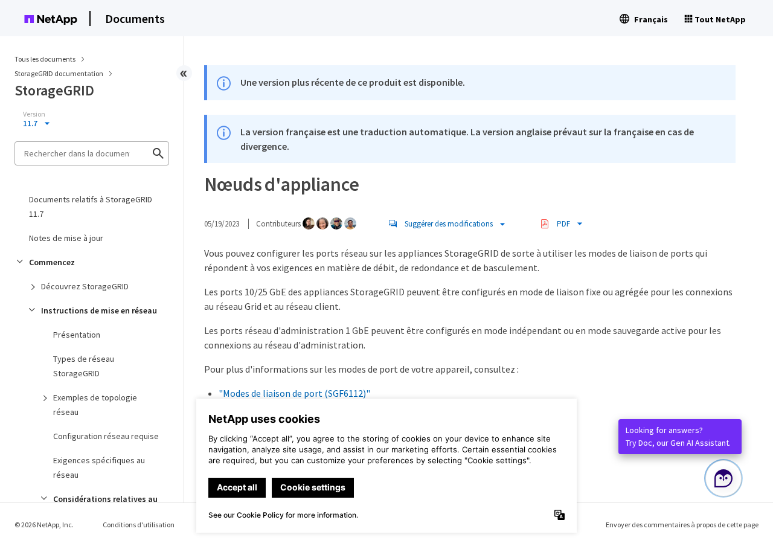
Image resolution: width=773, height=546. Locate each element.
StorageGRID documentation (59, 73)
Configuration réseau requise (106, 436)
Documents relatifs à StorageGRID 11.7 (90, 206)
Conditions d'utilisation (139, 524)
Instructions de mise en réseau (99, 310)
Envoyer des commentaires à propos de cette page (682, 524)
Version (34, 114)
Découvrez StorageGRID (85, 286)
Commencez (52, 262)
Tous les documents (44, 58)
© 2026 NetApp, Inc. (44, 524)
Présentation (76, 334)
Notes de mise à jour (66, 238)
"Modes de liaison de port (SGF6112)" (294, 393)
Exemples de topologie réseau (95, 404)
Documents (135, 18)
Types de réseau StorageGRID (83, 366)
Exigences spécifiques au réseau (99, 467)
